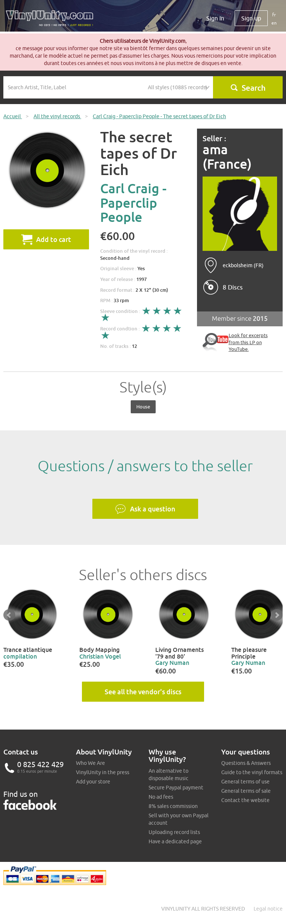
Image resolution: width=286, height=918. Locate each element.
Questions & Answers (246, 763)
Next (277, 615)
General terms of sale (246, 791)
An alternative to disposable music (168, 774)
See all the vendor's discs (143, 692)
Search (254, 88)
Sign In (215, 18)
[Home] (52, 21)
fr (274, 14)
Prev (9, 615)
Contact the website (245, 800)
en (274, 23)
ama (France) (227, 156)
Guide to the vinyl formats (251, 772)
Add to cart (53, 239)
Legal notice (268, 909)
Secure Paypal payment (176, 788)
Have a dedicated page (175, 841)
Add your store (93, 782)
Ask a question (152, 509)
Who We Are (90, 763)
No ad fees (161, 797)
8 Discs (233, 287)
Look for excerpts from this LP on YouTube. (248, 342)
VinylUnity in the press (102, 772)
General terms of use (245, 782)
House (143, 407)
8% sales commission (173, 806)
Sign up (251, 18)
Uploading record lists (174, 832)
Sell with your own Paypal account (179, 819)
